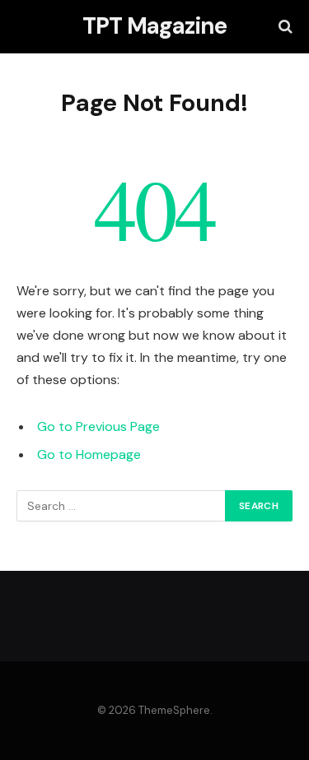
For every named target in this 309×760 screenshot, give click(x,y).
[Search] (284, 26)
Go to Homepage (89, 454)
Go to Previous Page (98, 426)
